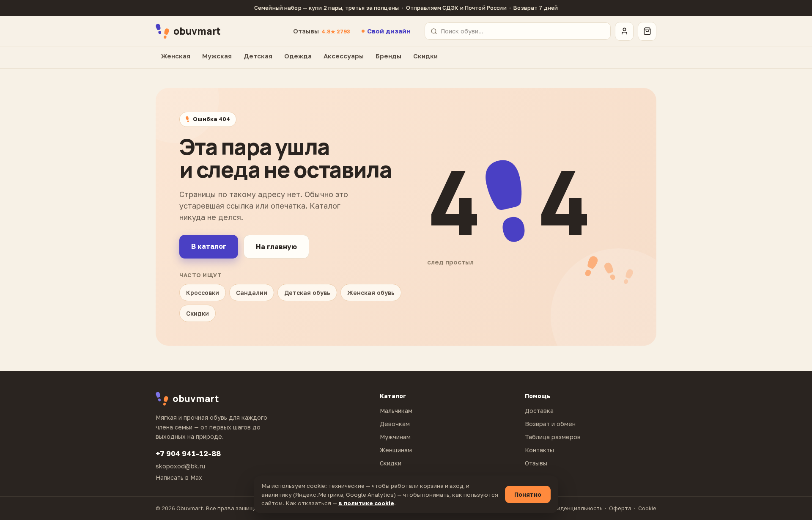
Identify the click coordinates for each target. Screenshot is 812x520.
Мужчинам (395, 436)
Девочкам (395, 423)
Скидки (425, 56)
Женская (175, 56)
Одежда (298, 56)
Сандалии (251, 292)
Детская (258, 56)
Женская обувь (371, 292)
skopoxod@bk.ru (180, 466)
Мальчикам (396, 410)
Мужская (217, 56)
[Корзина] (647, 31)
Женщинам (396, 450)
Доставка (539, 410)
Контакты (539, 450)
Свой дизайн (389, 31)
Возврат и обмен (550, 423)
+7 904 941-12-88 (188, 453)
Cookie (647, 508)
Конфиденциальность (572, 508)
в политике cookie (366, 503)
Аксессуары (344, 56)
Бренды (388, 56)
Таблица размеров (553, 436)
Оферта (620, 508)
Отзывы (321, 31)
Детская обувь (307, 292)
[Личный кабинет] (624, 31)
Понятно (527, 494)
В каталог (208, 246)
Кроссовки (202, 292)
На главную (276, 246)
